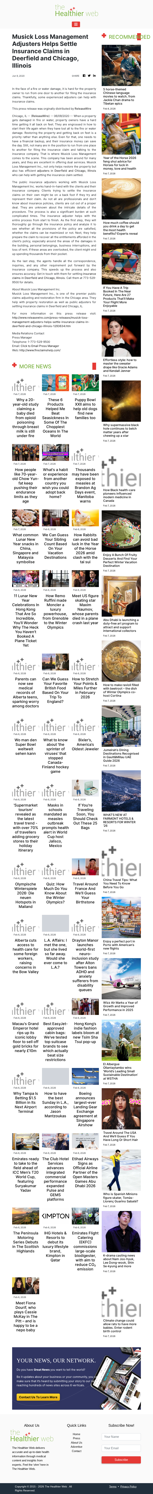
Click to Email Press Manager (40, 346)
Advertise (76, 1446)
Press (76, 1438)
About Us (76, 1442)
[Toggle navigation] (76, 24)
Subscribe (121, 1459)
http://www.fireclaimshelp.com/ (39, 350)
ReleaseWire (83, 108)
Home (76, 1434)
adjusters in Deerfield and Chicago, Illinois (66, 170)
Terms (112, 1486)
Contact (76, 1451)
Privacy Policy (128, 1486)
